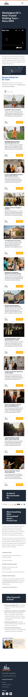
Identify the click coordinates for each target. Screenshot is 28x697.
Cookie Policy (12, 673)
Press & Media (5, 686)
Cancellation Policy (6, 684)
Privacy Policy (5, 673)
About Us (4, 682)
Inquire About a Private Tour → (10, 587)
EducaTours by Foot (9, 580)
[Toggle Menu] (22, 3)
